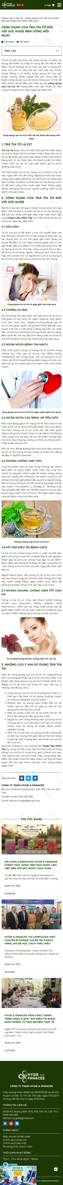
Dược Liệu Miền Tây (20, 217)
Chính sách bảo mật (14, 1143)
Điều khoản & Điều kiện (17, 1136)
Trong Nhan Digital (50, 1181)
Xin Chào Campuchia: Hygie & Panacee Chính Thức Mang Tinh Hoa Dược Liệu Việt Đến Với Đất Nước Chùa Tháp (31, 865)
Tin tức (19, 18)
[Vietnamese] (22, 4)
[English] (19, 4)
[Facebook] (5, 1123)
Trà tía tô (7, 150)
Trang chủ (7, 18)
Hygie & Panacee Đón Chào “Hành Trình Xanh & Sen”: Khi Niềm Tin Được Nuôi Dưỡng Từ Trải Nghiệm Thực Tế (30, 1018)
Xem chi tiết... (13, 885)
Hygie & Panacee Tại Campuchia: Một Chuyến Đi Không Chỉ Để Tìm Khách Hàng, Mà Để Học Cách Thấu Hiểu (30, 940)
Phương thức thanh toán (17, 1146)
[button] (21, 778)
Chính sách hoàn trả (14, 1140)
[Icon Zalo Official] (17, 1123)
